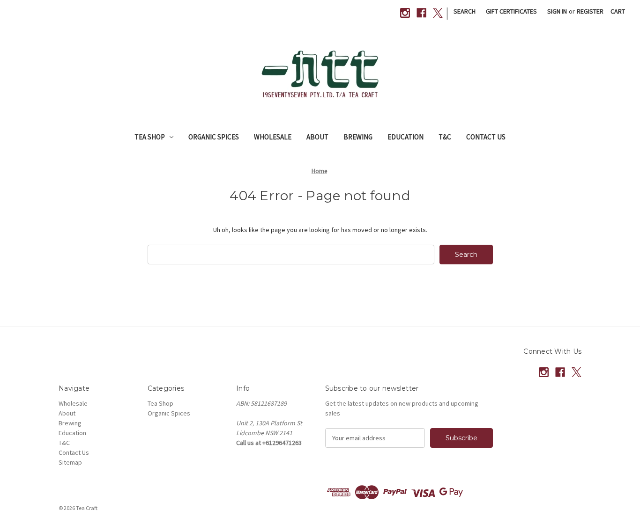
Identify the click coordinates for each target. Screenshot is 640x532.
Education (405, 136)
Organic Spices (213, 136)
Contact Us (486, 136)
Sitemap (70, 462)
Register (590, 11)
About (317, 136)
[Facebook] (421, 13)
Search (465, 11)
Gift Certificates (511, 11)
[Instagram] (405, 13)
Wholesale (272, 136)
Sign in (557, 11)
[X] (438, 13)
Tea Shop (149, 136)
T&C (445, 136)
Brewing (357, 136)
